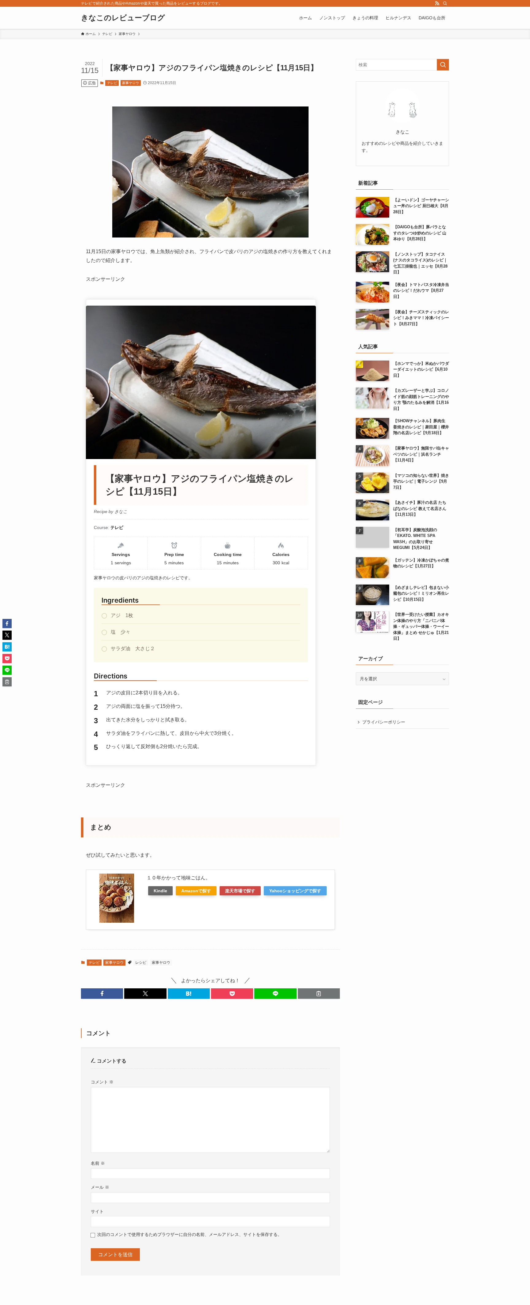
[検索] (445, 3)
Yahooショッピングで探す (295, 890)
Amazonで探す (196, 890)
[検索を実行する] (443, 65)
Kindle (160, 890)
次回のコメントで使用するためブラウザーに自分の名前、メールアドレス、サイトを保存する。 (189, 1234)
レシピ (140, 962)
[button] (102, 993)
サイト (97, 1211)
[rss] (437, 3)
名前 (98, 1163)
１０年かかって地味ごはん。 (178, 877)
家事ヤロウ (130, 83)
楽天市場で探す (240, 890)
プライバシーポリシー (383, 722)
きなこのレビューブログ (123, 17)
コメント (102, 1081)
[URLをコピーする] (319, 993)
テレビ (112, 83)
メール (100, 1187)
